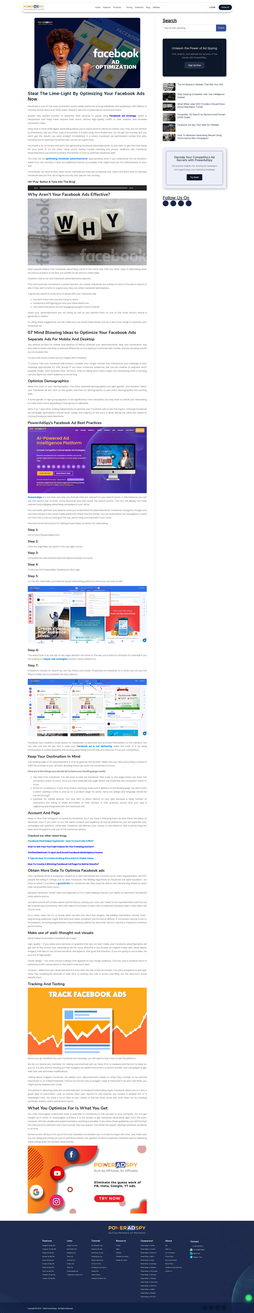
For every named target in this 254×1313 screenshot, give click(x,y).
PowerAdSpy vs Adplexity (148, 1267)
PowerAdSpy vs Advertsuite (149, 1282)
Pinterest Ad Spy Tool (48, 1275)
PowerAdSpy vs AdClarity (148, 1275)
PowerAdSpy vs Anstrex (148, 1249)
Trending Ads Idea (96, 1249)
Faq (166, 1245)
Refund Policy (169, 1264)
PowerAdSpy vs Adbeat (148, 1289)
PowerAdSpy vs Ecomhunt (149, 1253)
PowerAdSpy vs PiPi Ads (148, 1297)
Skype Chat (196, 1253)
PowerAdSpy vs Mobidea (148, 1293)
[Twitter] (166, 203)
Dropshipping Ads (72, 1271)
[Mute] (136, 188)
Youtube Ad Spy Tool (48, 1256)
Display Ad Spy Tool (48, 1264)
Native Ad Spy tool (48, 1260)
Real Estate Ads (72, 1249)
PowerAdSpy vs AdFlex (148, 1245)
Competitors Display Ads (74, 1275)
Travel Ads (70, 1256)
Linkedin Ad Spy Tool (48, 1278)
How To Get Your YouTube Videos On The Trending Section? (61, 846)
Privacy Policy (169, 1256)
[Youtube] (173, 203)
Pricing (129, 7)
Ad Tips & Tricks (96, 1264)
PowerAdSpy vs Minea (147, 1260)
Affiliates (156, 7)
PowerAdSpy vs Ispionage (148, 1264)
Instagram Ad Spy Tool (49, 1249)
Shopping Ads (71, 1253)
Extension (139, 7)
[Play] (31, 188)
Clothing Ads (71, 1260)
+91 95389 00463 (198, 1250)
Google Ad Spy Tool (48, 1253)
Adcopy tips (95, 1271)
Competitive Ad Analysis (98, 1267)
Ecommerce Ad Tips (97, 1253)
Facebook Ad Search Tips (98, 1278)
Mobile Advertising (97, 1260)
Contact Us (168, 1271)
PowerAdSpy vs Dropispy (148, 1278)
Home (97, 7)
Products (117, 7)
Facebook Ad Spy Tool (48, 1245)
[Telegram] (189, 203)
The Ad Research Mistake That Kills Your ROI (200, 84)
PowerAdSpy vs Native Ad (149, 1286)
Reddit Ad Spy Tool (48, 1267)
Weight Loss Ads (72, 1245)
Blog (148, 7)
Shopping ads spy (96, 1256)
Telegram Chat (197, 1257)
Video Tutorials (95, 1275)
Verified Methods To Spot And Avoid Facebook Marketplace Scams (65, 852)
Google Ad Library (121, 1260)
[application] (87, 188)
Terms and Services (171, 1260)
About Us (168, 1249)
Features (107, 7)
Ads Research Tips (97, 1245)
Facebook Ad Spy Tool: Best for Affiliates (198, 125)
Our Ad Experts (170, 1253)
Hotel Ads (70, 1267)
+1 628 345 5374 (197, 1246)
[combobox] (189, 28)
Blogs (117, 1249)
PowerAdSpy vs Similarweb (149, 1271)
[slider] (141, 187)
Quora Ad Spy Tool (48, 1271)
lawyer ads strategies (55, 659)
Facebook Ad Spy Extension (173, 1267)
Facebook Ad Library (122, 1256)
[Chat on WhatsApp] (248, 1298)
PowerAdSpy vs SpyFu (147, 1256)
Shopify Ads (70, 1264)
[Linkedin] (181, 203)
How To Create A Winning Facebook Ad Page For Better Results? (63, 864)
